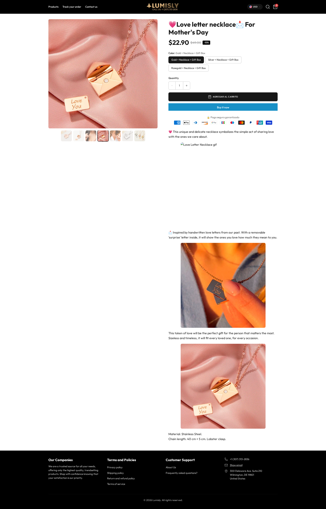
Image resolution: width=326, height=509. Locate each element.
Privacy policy (115, 467)
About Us (171, 467)
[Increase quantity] (186, 86)
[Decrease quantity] (172, 86)
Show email (236, 465)
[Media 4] (103, 135)
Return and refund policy (121, 478)
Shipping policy (115, 473)
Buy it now (223, 107)
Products (53, 6)
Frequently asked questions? (181, 473)
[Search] (267, 6)
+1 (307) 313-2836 (239, 459)
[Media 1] (66, 135)
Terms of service (116, 484)
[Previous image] (53, 73)
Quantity (173, 78)
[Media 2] (78, 135)
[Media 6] (127, 135)
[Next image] (152, 73)
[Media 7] (139, 135)
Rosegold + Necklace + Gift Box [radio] (188, 68)
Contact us (91, 6)
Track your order (71, 6)
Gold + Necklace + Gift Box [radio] (186, 59)
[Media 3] (90, 135)
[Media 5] (115, 135)
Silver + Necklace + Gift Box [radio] (223, 59)
